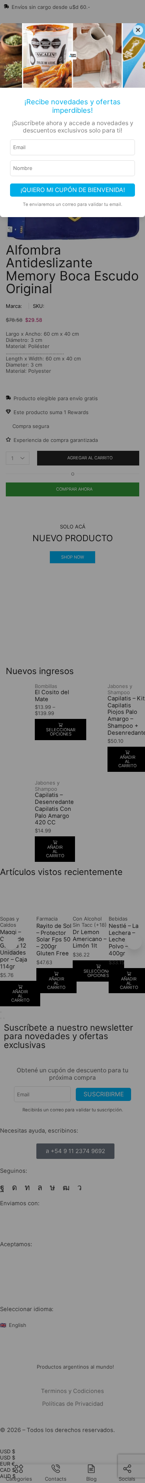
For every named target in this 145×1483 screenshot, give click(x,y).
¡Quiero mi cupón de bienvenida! (72, 190)
